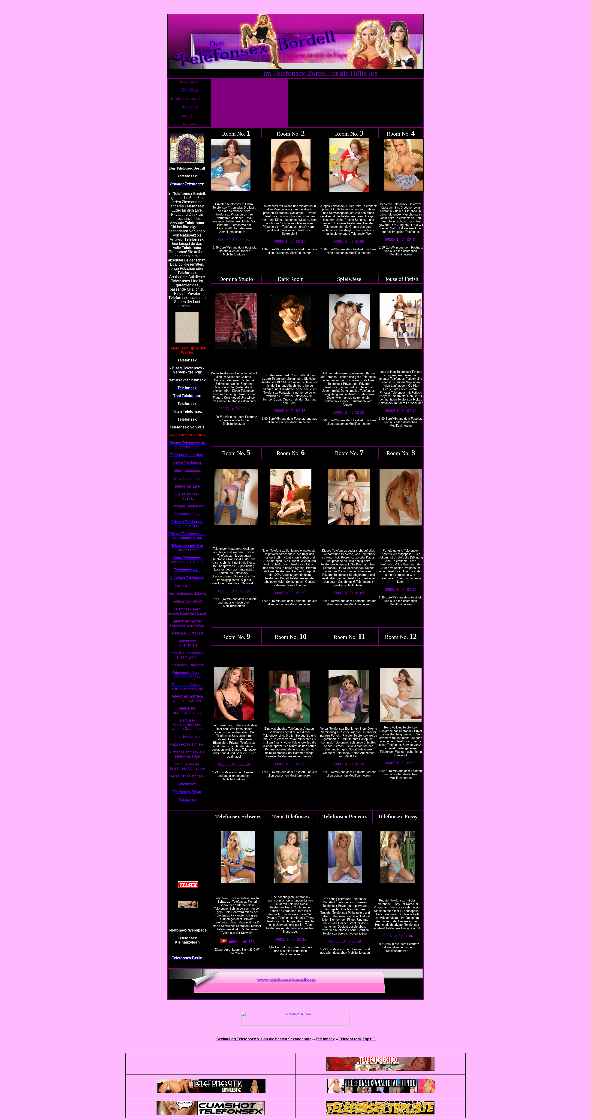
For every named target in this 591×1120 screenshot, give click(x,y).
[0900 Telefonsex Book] (350, 753)
